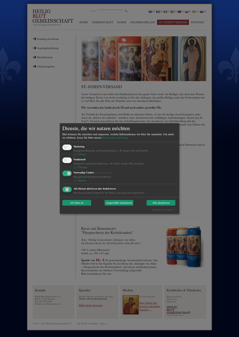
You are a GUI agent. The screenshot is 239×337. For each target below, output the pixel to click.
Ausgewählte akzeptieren (119, 203)
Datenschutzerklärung (115, 137)
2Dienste (80, 167)
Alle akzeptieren (161, 203)
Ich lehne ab (76, 203)
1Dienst (80, 154)
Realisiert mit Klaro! (163, 209)
